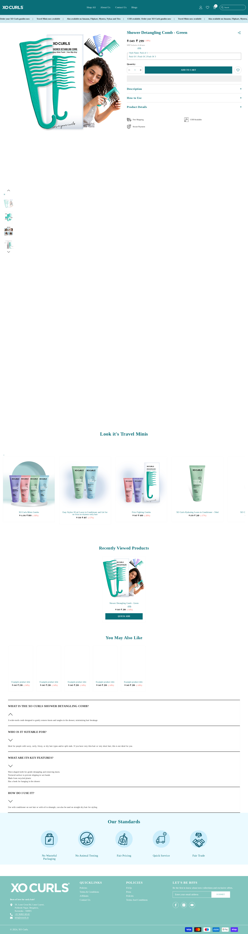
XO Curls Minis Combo (29, 512)
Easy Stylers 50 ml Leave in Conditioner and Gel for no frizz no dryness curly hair (85, 513)
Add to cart (188, 70)
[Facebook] (176, 905)
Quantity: (131, 64)
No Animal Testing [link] (86, 855)
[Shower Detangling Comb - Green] (124, 577)
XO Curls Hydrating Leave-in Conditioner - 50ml (197, 512)
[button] (8, 190)
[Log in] (200, 7)
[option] (71, 82)
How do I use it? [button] (21, 793)
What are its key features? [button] (30, 757)
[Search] (222, 7)
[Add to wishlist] (238, 70)
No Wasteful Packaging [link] (49, 857)
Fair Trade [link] (198, 855)
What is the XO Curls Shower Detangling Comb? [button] (48, 706)
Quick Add (124, 616)
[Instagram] (184, 905)
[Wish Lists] (207, 7)
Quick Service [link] (161, 855)
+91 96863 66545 (22, 914)
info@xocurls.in (22, 917)
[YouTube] (192, 905)
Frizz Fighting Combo (141, 512)
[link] (20, 682)
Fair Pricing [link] (124, 855)
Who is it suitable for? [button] (27, 731)
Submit (220, 894)
